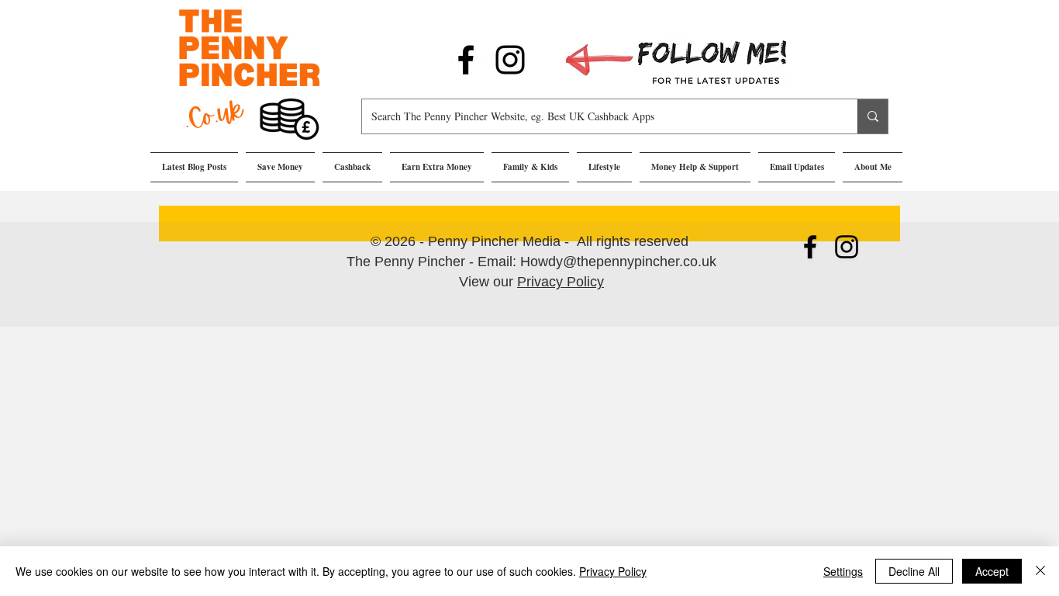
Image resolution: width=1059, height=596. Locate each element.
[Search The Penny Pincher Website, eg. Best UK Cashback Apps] (872, 116)
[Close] (1040, 571)
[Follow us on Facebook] (466, 59)
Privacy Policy (560, 281)
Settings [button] (843, 571)
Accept (992, 571)
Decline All (914, 571)
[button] (280, 167)
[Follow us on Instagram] (510, 59)
